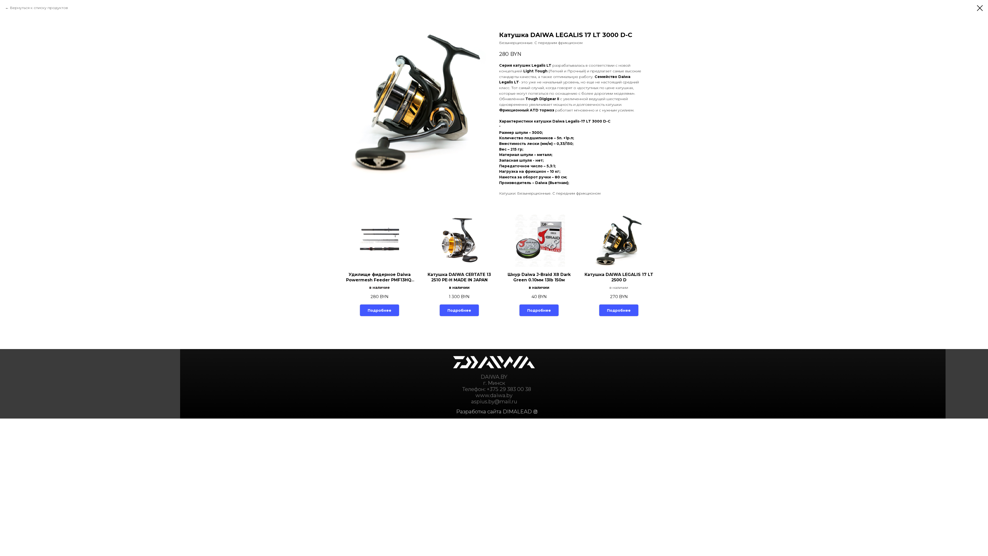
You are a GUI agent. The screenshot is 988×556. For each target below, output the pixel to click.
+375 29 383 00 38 (509, 389)
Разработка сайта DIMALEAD (494, 412)
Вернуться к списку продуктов (39, 7)
